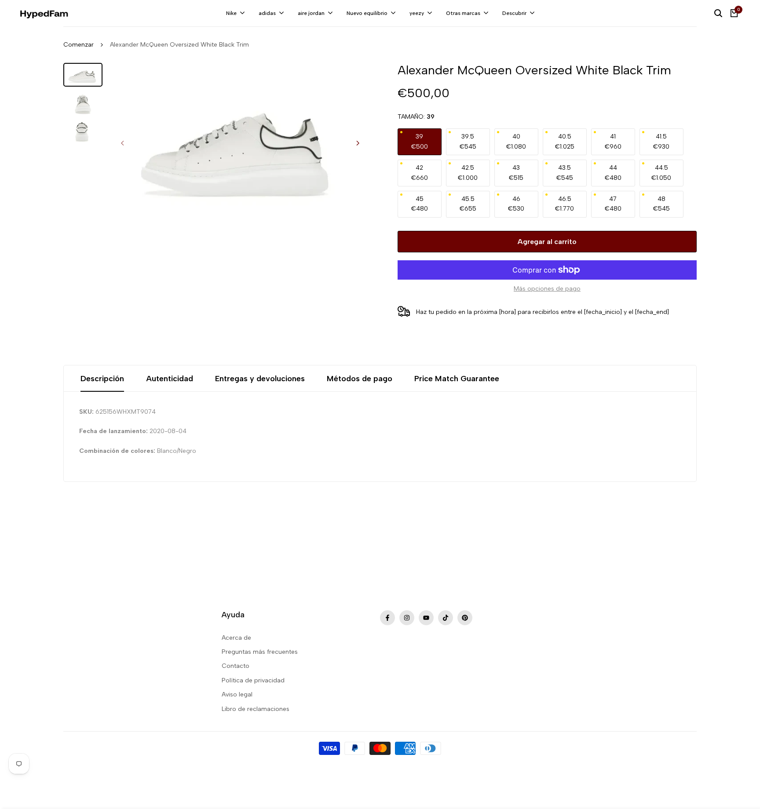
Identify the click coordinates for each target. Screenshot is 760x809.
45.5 (468, 203)
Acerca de (236, 637)
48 (661, 203)
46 (516, 203)
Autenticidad (169, 378)
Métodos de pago (359, 378)
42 (419, 172)
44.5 (661, 172)
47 (613, 203)
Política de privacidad (253, 680)
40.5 (564, 141)
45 (419, 203)
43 (516, 172)
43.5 (564, 172)
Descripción (102, 378)
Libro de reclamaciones (255, 709)
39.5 (468, 141)
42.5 (468, 172)
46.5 (564, 203)
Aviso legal (237, 694)
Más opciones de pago (547, 288)
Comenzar (78, 44)
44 (613, 172)
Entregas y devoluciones (260, 378)
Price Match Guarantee (456, 378)
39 (419, 141)
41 (613, 141)
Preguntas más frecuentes (260, 652)
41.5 (661, 141)
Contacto (235, 666)
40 (516, 141)
